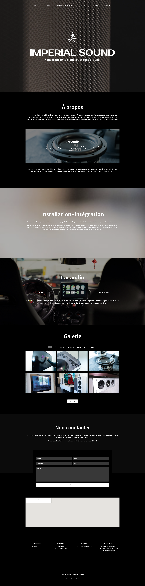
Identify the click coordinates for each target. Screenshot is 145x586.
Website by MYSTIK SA (72, 578)
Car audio (83, 5)
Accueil (34, 5)
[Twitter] (75, 569)
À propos (47, 5)
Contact (108, 5)
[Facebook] (69, 569)
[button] (27, 146)
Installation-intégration (64, 5)
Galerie (95, 5)
